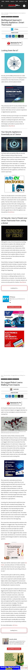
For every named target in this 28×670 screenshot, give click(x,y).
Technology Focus (9, 16)
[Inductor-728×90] (14, 669)
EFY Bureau (16, 29)
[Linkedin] (13, 36)
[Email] (19, 36)
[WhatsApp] (16, 36)
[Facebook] (10, 36)
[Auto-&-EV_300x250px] (14, 192)
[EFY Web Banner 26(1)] (14, 102)
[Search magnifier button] (24, 6)
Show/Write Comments (14, 307)
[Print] (22, 36)
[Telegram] (7, 36)
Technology (6, 13)
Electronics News (15, 16)
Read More (11, 126)
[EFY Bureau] (12, 29)
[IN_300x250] (14, 327)
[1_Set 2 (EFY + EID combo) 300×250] (14, 346)
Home (2, 13)
